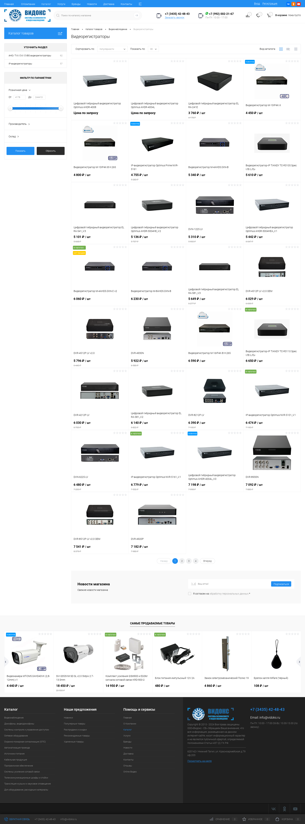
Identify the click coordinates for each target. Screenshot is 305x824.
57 (61, 63)
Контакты (126, 4)
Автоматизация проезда (17, 747)
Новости (92, 4)
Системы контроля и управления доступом (26, 729)
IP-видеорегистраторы (20, 63)
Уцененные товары (74, 741)
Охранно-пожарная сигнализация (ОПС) (25, 741)
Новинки (68, 717)
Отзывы (127, 765)
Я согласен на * (221, 593)
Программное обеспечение (18, 765)
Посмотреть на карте (199, 761)
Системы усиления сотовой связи (22, 771)
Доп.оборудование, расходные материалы (26, 789)
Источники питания (14, 753)
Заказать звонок (174, 17)
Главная (9, 4)
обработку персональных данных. (229, 593)
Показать (20, 151)
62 (61, 55)
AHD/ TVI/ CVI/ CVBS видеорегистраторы (30, 55)
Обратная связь (19, 819)
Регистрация (269, 3)
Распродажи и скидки (75, 729)
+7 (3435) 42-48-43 (45, 819)
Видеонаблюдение (14, 717)
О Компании (28, 4)
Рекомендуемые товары (77, 735)
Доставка (108, 4)
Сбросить (51, 151)
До (29, 97)
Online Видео (130, 771)
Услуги (61, 4)
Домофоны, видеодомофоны (19, 723)
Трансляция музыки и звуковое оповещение (27, 783)
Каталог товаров (21, 33)
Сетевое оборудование (16, 735)
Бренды (76, 4)
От (10, 97)
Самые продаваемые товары (152, 623)
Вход (257, 3)
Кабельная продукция (15, 759)
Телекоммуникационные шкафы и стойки (26, 777)
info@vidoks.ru (269, 717)
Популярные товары (74, 723)
